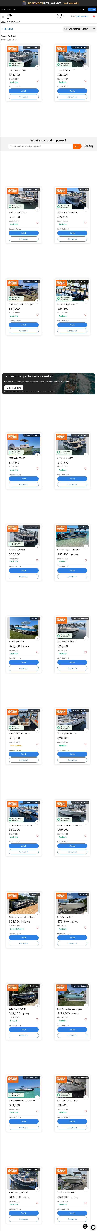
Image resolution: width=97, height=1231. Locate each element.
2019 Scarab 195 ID (17, 1009)
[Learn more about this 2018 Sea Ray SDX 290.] (23, 1179)
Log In (82, 9)
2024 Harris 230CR (65, 458)
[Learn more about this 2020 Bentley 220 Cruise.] (72, 290)
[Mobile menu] (3, 16)
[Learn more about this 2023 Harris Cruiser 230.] (72, 198)
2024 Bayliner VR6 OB (66, 733)
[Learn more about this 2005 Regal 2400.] (23, 628)
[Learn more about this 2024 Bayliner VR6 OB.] (72, 720)
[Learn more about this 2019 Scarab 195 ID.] (23, 995)
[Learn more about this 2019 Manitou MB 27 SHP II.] (72, 536)
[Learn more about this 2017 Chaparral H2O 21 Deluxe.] (23, 1087)
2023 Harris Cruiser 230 (67, 212)
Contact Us (23, 97)
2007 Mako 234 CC (17, 458)
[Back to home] (9, 16)
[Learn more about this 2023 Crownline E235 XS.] (23, 720)
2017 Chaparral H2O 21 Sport (21, 304)
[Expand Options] (37, 67)
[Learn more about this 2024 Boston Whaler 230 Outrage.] (72, 811)
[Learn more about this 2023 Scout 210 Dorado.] (72, 628)
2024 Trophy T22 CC (66, 70)
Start (77, 146)
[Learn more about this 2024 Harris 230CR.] (72, 444)
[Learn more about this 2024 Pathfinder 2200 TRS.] (23, 811)
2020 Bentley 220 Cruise (68, 304)
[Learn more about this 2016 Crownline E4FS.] (72, 1179)
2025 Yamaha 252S (65, 917)
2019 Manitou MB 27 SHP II (68, 550)
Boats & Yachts (6, 10)
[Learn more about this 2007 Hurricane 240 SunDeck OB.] (23, 903)
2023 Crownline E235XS (67, 1101)
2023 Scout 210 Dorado (67, 642)
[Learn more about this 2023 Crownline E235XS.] (72, 1087)
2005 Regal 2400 (16, 642)
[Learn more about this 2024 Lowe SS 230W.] (23, 56)
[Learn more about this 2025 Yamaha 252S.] (72, 903)
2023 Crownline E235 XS (19, 733)
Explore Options (14, 388)
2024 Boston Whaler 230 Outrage (70, 825)
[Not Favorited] (37, 80)
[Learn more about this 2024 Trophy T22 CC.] (72, 56)
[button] (85, 1226)
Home (3, 22)
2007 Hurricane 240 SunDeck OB (22, 917)
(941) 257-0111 (82, 16)
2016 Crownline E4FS (66, 1192)
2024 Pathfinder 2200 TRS (20, 825)
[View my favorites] (94, 16)
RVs (15, 10)
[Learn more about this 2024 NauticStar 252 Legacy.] (72, 995)
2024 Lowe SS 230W (17, 70)
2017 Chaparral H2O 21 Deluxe (22, 1101)
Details (23, 91)
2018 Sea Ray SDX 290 (19, 1192)
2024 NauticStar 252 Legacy (69, 1009)
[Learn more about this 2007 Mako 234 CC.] (23, 444)
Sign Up (92, 9)
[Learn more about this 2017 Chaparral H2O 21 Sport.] (23, 290)
